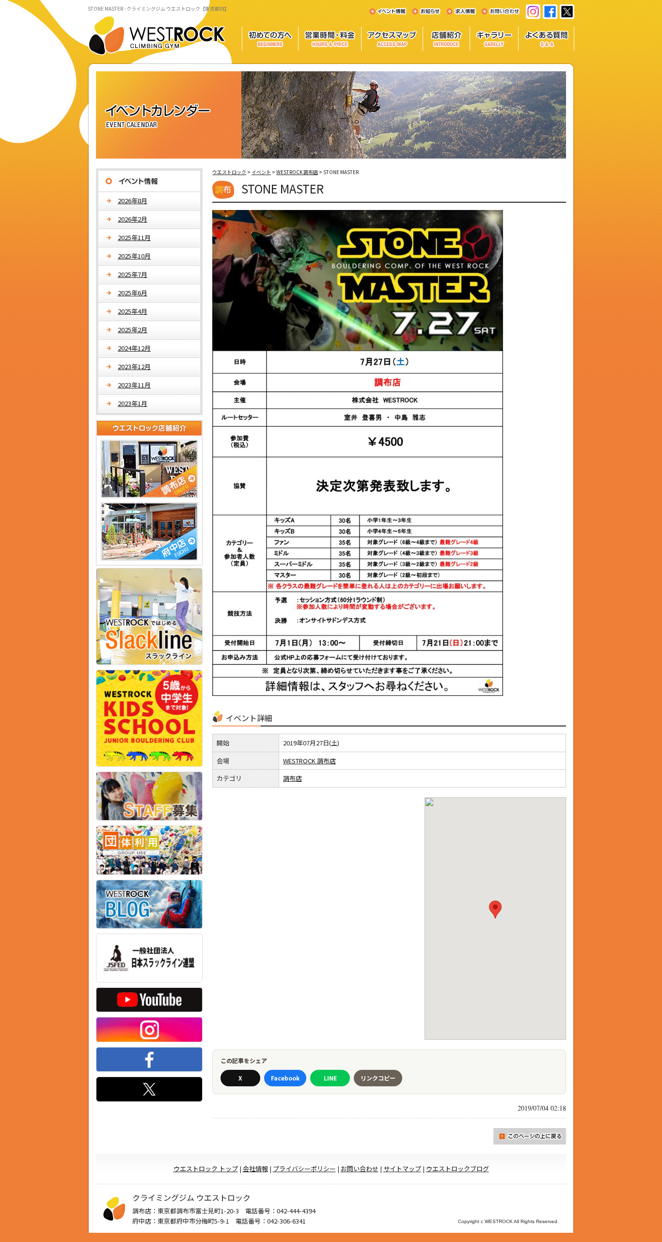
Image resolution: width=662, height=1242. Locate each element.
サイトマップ (402, 1168)
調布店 (292, 778)
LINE (330, 1078)
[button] (495, 910)
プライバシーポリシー (304, 1168)
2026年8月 (132, 200)
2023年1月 (132, 403)
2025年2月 (132, 329)
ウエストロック (229, 172)
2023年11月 (134, 384)
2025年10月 (134, 255)
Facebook (285, 1078)
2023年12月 (134, 366)
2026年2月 (132, 219)
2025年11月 (134, 237)
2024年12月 (134, 348)
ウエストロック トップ (205, 1168)
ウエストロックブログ (457, 1168)
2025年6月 (132, 292)
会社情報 (255, 1168)
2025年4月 (132, 311)
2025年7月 (132, 274)
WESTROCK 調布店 (309, 760)
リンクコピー (378, 1078)
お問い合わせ (359, 1168)
